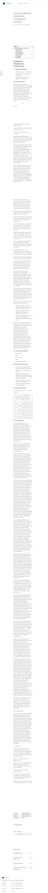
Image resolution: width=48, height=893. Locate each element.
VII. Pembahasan (18, 56)
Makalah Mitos (17, 853)
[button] (1, 73)
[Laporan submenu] (26, 3)
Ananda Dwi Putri (20, 24)
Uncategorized (27, 24)
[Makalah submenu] (22, 3)
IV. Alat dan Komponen (19, 52)
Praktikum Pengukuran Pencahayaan (21, 48)
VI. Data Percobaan (18, 54)
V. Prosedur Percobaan (19, 53)
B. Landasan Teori (18, 50)
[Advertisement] (4, 27)
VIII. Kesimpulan (18, 57)
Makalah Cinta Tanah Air (17, 858)
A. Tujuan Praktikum (18, 49)
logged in (21, 834)
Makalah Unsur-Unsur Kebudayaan (20, 868)
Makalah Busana (18, 863)
